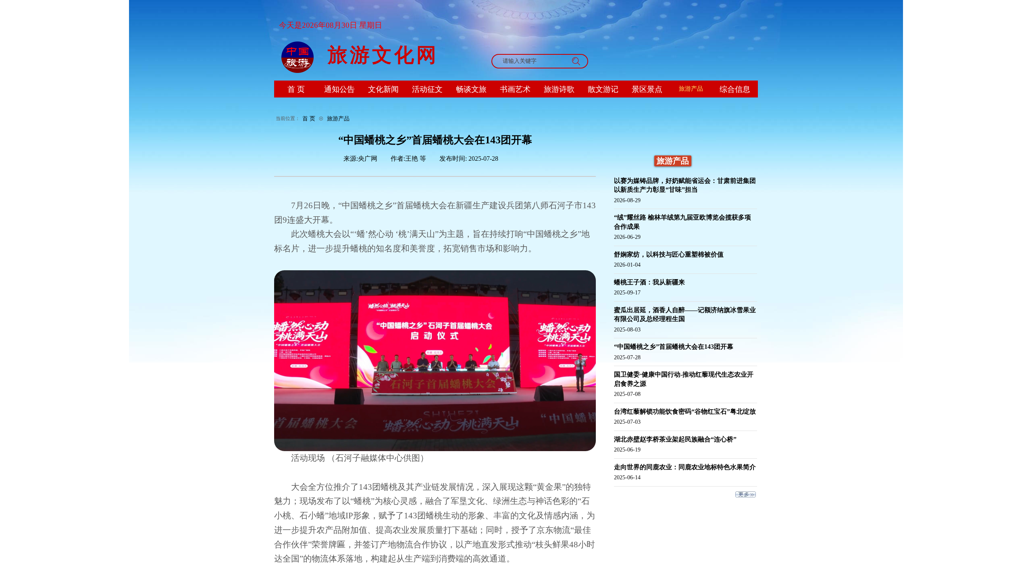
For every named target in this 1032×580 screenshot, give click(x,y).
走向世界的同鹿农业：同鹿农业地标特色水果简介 (685, 467)
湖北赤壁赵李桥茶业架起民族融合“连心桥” (675, 439)
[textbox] (532, 61)
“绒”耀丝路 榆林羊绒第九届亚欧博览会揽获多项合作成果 (682, 222)
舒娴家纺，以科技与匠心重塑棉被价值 (669, 254)
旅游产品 (338, 118)
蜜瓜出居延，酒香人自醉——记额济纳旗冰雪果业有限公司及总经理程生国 (685, 314)
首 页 (308, 118)
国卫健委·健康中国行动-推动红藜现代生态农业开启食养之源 (683, 379)
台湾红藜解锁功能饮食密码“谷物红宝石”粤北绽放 (685, 411)
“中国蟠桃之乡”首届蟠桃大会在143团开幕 (673, 346)
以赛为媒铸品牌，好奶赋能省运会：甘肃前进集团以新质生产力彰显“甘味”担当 (685, 185)
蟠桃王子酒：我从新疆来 (649, 282)
